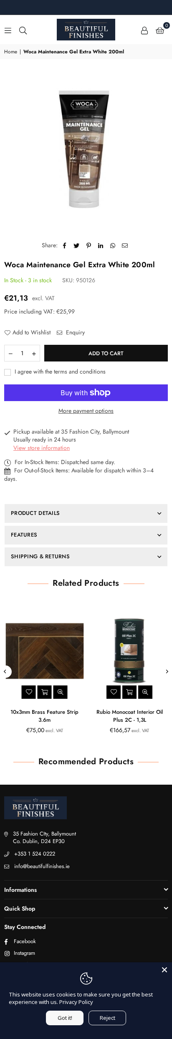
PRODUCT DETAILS (35, 513)
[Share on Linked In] (101, 245)
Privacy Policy (76, 1002)
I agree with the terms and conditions (59, 372)
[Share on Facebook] (64, 245)
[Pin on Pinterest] (89, 245)
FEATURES (24, 535)
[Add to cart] (43, 692)
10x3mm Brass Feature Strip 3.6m (44, 716)
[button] (160, 29)
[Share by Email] (125, 245)
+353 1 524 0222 (34, 854)
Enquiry (74, 332)
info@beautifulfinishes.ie (42, 866)
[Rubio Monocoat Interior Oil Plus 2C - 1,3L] (129, 650)
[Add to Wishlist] (27, 692)
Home (10, 51)
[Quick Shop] (128, 692)
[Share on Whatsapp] (113, 245)
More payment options (86, 411)
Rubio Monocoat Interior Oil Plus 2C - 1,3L (128, 716)
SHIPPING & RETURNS (40, 556)
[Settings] (144, 29)
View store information (41, 448)
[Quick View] (59, 692)
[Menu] (7, 29)
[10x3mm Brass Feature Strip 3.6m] (44, 650)
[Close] (164, 970)
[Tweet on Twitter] (76, 245)
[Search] (22, 29)
